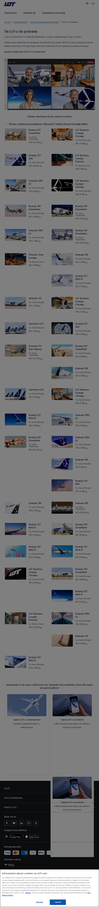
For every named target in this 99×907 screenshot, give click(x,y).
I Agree (58, 902)
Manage (39, 902)
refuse (28, 893)
